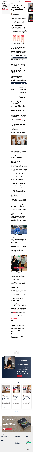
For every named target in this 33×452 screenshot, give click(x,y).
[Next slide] (17, 411)
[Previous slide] (15, 411)
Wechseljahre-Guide (17, 443)
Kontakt (27, 436)
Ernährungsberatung (13, 1)
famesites (22, 449)
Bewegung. (17, 309)
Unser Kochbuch (17, 442)
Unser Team (16, 1)
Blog (23, 1)
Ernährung (14, 309)
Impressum (27, 437)
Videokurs (16, 444)
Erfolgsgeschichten (20, 1)
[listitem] (6, 397)
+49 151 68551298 (3, 440)
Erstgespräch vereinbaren (28, 1)
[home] (5, 1)
